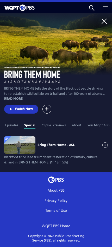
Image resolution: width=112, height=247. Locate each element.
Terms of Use (56, 210)
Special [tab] (29, 125)
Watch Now (24, 109)
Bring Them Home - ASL (56, 145)
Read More (13, 99)
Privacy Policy (56, 200)
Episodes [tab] (11, 125)
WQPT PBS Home (56, 226)
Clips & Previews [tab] (54, 125)
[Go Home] (104, 21)
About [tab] (76, 125)
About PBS (56, 190)
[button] (91, 7)
